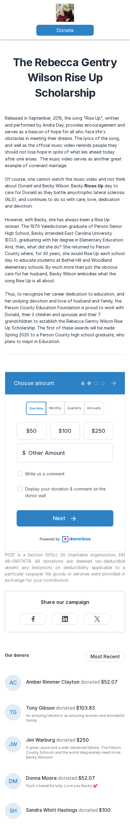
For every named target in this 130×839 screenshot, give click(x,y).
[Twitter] (97, 619)
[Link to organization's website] (65, 12)
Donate (65, 30)
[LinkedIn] (65, 619)
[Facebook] (33, 619)
